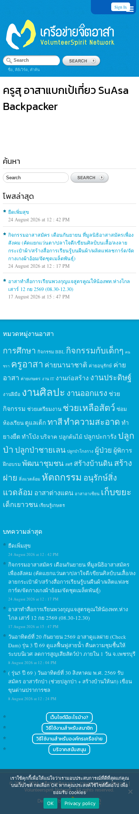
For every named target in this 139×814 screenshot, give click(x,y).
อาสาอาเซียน (87, 493)
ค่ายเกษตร (31, 378)
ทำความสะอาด (92, 421)
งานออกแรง (87, 393)
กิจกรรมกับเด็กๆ (95, 350)
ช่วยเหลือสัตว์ (89, 407)
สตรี (68, 464)
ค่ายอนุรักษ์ (100, 365)
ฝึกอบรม (12, 464)
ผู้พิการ (122, 450)
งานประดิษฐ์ (111, 377)
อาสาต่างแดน (53, 492)
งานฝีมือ (11, 394)
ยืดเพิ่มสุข (18, 211)
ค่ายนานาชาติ (66, 364)
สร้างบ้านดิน (93, 463)
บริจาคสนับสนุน (69, 749)
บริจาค (48, 436)
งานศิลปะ (43, 392)
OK (50, 803)
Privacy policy (80, 803)
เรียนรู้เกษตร (52, 505)
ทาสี (54, 421)
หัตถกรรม (62, 477)
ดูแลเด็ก (35, 423)
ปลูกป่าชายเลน (40, 449)
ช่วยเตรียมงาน (44, 408)
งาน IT (48, 378)
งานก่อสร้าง (72, 377)
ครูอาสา (27, 364)
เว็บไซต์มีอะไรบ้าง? (69, 717)
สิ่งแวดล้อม (29, 479)
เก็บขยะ (116, 492)
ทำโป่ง (30, 436)
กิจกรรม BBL (51, 351)
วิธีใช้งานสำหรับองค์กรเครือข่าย (69, 739)
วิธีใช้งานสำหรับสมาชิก (69, 728)
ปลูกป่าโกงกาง (80, 451)
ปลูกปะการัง (100, 436)
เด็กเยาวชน (20, 504)
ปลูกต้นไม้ (70, 436)
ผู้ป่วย (103, 450)
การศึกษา (19, 350)
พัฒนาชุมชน (43, 463)
